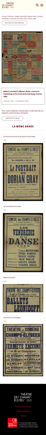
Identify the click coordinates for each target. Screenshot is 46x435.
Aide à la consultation (23, 407)
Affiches (11, 16)
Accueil (4, 16)
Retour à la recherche (14, 23)
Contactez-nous (12, 118)
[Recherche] (37, 5)
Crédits (23, 416)
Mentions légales (23, 411)
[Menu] (41, 5)
